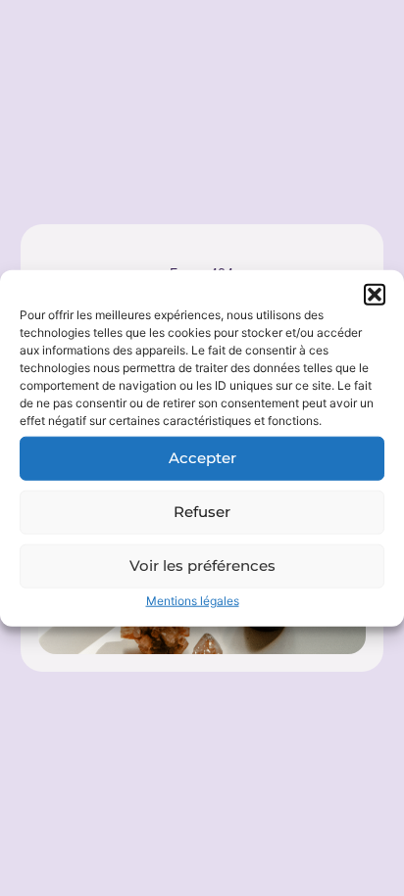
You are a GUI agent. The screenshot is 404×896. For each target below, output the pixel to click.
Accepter (202, 457)
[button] (374, 294)
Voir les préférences (202, 565)
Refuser (202, 511)
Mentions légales (192, 599)
